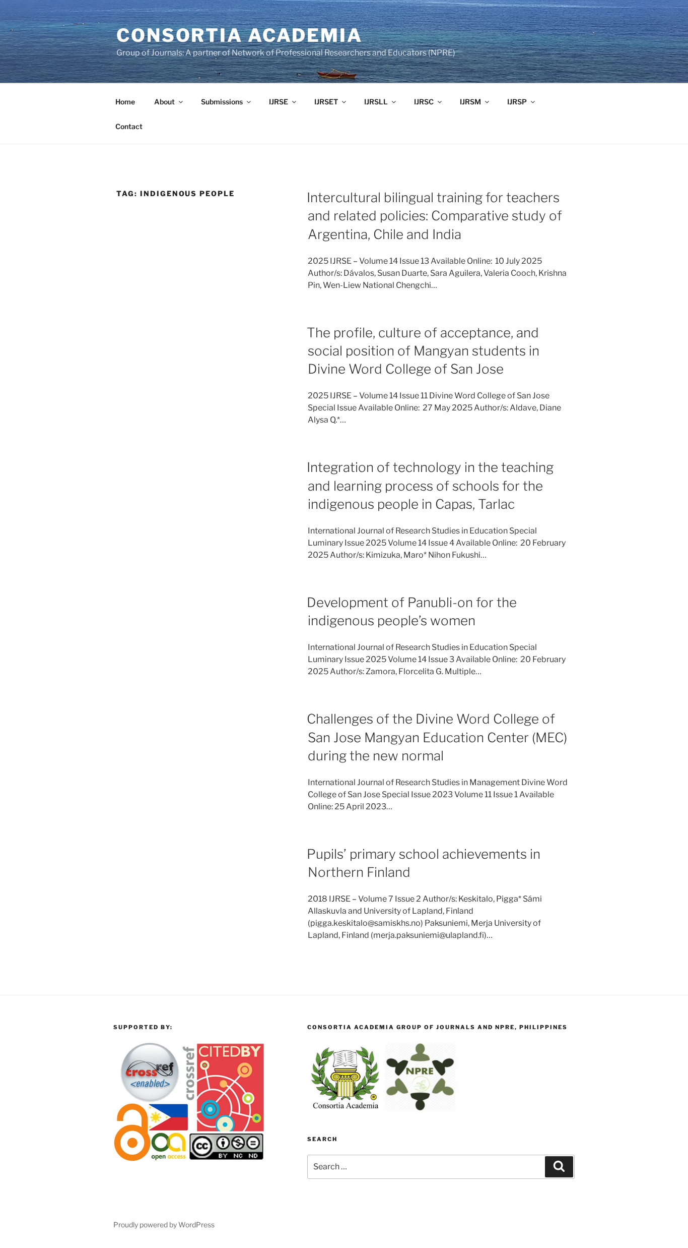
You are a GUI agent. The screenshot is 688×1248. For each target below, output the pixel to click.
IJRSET (326, 101)
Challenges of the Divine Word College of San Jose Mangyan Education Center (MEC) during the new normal (437, 737)
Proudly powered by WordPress (164, 1224)
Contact (129, 126)
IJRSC (424, 101)
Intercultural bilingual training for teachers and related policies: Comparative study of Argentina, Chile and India (434, 216)
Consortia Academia (239, 35)
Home (125, 101)
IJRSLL (376, 101)
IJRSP (517, 101)
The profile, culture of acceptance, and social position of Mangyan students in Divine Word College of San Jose (423, 351)
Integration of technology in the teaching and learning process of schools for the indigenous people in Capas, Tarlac (430, 485)
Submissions (222, 101)
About (164, 101)
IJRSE (278, 101)
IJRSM (470, 101)
